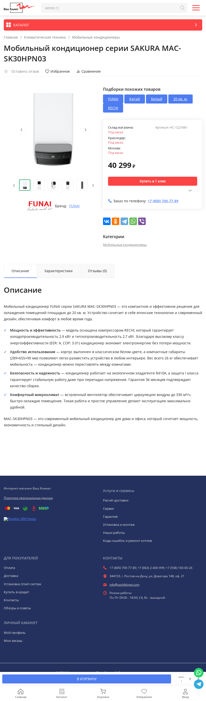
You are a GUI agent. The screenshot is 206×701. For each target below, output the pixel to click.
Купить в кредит (16, 592)
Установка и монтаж (119, 524)
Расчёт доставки (115, 500)
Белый (156, 98)
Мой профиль (15, 632)
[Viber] (142, 221)
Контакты (11, 600)
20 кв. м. (180, 98)
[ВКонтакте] (107, 221)
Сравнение (91, 71)
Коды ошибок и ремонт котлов (127, 540)
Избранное (60, 71)
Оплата (9, 567)
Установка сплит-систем (22, 584)
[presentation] (21, 130)
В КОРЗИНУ (87, 678)
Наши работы (114, 532)
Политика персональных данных (28, 498)
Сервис (108, 508)
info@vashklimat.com (124, 584)
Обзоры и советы (17, 608)
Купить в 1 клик (153, 181)
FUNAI (74, 206)
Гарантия (110, 516)
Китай (134, 98)
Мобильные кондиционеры (96, 37)
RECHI (113, 108)
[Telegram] (124, 221)
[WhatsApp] (133, 221)
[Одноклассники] (115, 221)
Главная (11, 37)
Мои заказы (13, 640)
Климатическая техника (45, 37)
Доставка (11, 575)
